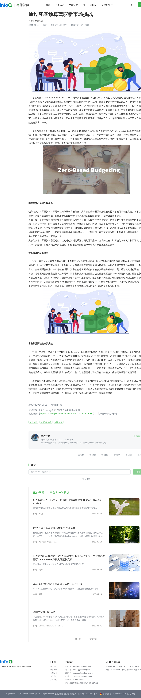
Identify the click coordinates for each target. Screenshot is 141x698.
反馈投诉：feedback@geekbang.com (79, 673)
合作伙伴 (53, 673)
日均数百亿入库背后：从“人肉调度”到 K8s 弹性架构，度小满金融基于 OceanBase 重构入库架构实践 (69, 558)
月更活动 (59, 5)
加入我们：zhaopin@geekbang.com (78, 676)
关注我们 (53, 680)
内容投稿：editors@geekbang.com (78, 666)
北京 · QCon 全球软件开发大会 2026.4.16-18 (122, 666)
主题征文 (73, 5)
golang (93, 5)
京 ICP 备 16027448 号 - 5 (87, 694)
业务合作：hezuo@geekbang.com (77, 670)
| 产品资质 (131, 694)
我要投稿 (53, 670)
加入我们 (53, 676)
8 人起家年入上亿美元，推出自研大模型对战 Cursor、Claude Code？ (67, 502)
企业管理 (33, 422)
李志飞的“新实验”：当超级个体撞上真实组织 (57, 584)
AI (84, 5)
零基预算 (58, 422)
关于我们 (53, 666)
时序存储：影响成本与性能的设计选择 (54, 528)
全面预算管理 (46, 422)
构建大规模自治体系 (44, 612)
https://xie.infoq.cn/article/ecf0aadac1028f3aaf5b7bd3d (66, 413)
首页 (48, 5)
